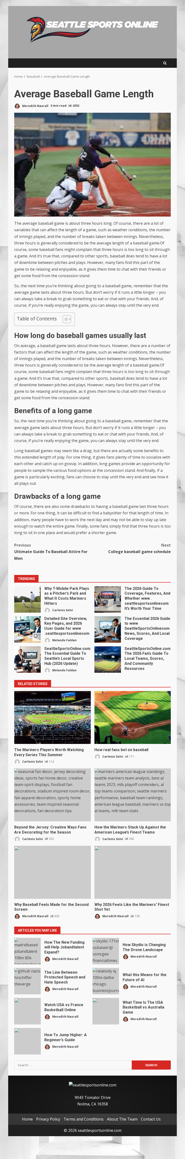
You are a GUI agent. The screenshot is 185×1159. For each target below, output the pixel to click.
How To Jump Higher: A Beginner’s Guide (27, 1041)
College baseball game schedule (139, 548)
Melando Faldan (64, 640)
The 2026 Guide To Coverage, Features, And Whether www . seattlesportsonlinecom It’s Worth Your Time (107, 599)
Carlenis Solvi (62, 610)
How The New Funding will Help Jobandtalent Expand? (27, 951)
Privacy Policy (48, 1119)
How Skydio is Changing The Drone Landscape (105, 951)
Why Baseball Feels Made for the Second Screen (52, 872)
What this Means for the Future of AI (105, 981)
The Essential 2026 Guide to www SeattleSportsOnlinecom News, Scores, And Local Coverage (107, 629)
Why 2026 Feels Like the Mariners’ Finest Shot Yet (132, 872)
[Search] (164, 63)
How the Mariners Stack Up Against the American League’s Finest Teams (132, 794)
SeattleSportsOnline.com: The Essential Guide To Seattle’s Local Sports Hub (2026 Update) (27, 659)
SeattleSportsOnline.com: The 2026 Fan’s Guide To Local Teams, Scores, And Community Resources (107, 659)
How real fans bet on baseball (132, 717)
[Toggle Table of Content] (64, 319)
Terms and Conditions (84, 1119)
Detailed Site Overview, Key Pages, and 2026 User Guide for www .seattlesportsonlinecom (27, 629)
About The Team (122, 1119)
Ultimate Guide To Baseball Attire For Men (50, 551)
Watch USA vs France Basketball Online (27, 1011)
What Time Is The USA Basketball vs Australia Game (105, 1011)
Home (27, 1119)
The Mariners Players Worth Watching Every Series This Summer (52, 717)
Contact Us (151, 1119)
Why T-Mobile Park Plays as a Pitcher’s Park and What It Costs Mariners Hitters (27, 599)
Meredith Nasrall (34, 106)
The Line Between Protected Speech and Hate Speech (27, 981)
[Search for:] (73, 1065)
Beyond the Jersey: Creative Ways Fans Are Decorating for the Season (52, 794)
